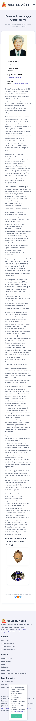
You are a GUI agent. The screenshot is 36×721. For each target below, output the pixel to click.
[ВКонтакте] (16, 597)
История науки (6, 661)
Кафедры (4, 667)
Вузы (3, 664)
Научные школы (6, 658)
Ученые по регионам (8, 646)
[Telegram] (20, 597)
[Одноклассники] (18, 597)
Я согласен (16, 716)
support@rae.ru (6, 713)
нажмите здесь (20, 711)
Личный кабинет (7, 682)
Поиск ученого (6, 640)
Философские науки (14, 77)
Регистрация (5, 685)
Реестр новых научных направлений (13, 673)
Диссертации (5, 670)
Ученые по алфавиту (8, 649)
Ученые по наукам (7, 643)
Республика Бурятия (21, 84)
